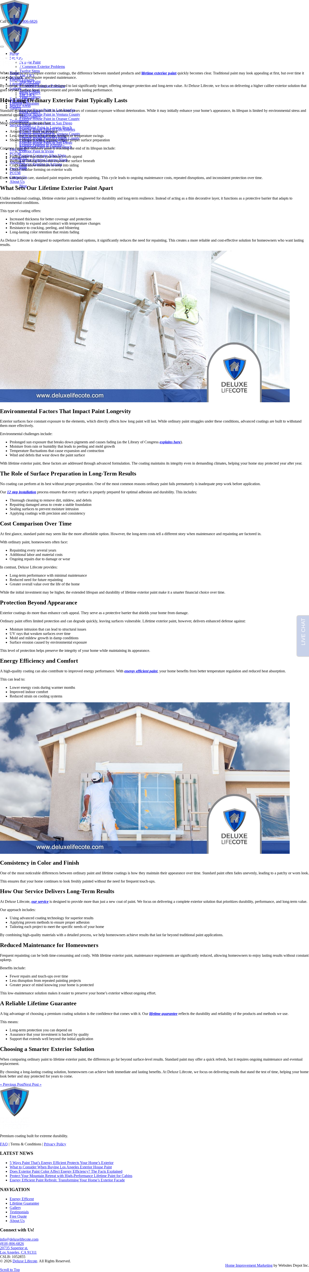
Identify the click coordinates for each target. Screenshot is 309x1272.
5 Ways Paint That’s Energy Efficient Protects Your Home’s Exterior (61, 1163)
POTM (15, 173)
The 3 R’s (26, 95)
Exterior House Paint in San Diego (45, 142)
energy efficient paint (140, 671)
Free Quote (18, 1216)
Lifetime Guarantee (24, 1203)
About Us (17, 182)
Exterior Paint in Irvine (36, 151)
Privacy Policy (55, 1144)
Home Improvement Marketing (249, 1265)
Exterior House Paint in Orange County (49, 119)
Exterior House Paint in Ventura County (49, 114)
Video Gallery (30, 116)
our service (40, 901)
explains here (170, 442)
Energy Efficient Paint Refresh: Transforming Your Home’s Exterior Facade (67, 1180)
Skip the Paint (30, 62)
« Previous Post (12, 1084)
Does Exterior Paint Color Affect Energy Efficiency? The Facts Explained (66, 1171)
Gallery (15, 108)
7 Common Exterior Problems (42, 67)
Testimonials (19, 121)
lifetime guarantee (163, 1014)
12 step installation (21, 492)
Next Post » (33, 1084)
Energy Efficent (22, 1199)
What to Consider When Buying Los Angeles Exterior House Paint (61, 1167)
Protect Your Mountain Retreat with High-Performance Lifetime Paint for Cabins (71, 1176)
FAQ (4, 1144)
